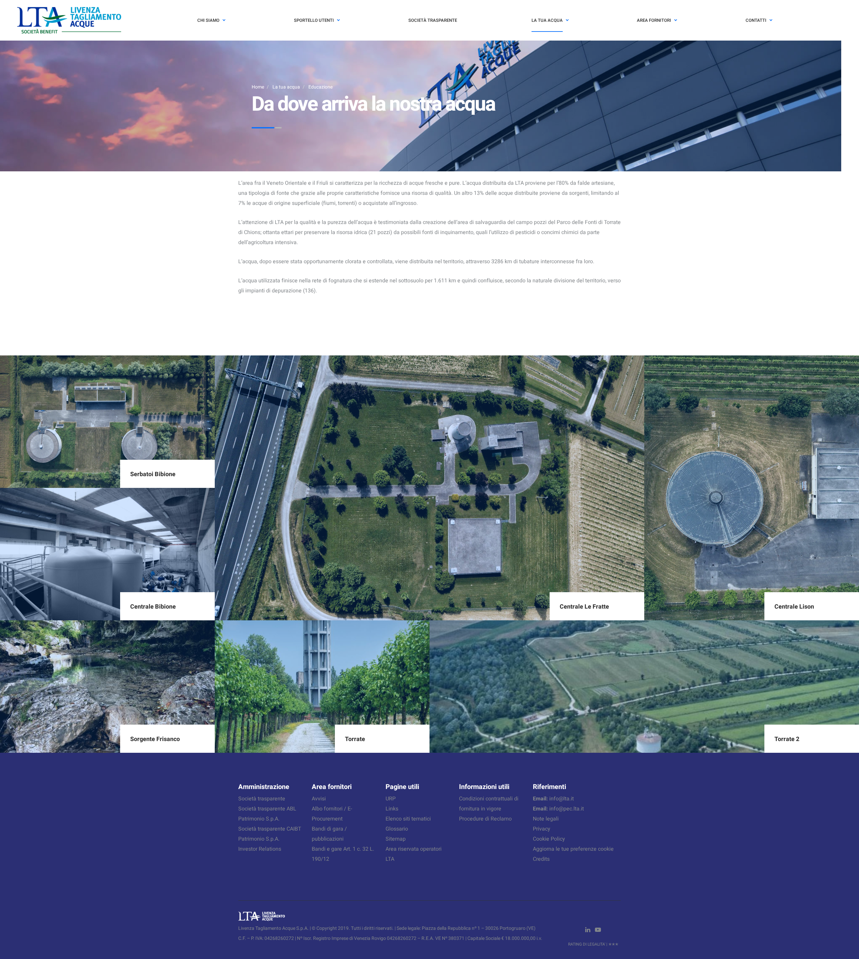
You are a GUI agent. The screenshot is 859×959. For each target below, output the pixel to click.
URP (391, 799)
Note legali (546, 819)
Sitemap (396, 839)
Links (392, 809)
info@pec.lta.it (566, 809)
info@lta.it (561, 799)
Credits (541, 859)
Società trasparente (261, 799)
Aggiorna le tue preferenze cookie (573, 849)
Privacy (541, 829)
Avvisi (319, 799)
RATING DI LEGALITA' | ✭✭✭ (593, 944)
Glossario (397, 829)
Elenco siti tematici (408, 819)
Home (258, 87)
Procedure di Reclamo (485, 819)
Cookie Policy (549, 839)
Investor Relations (259, 849)
